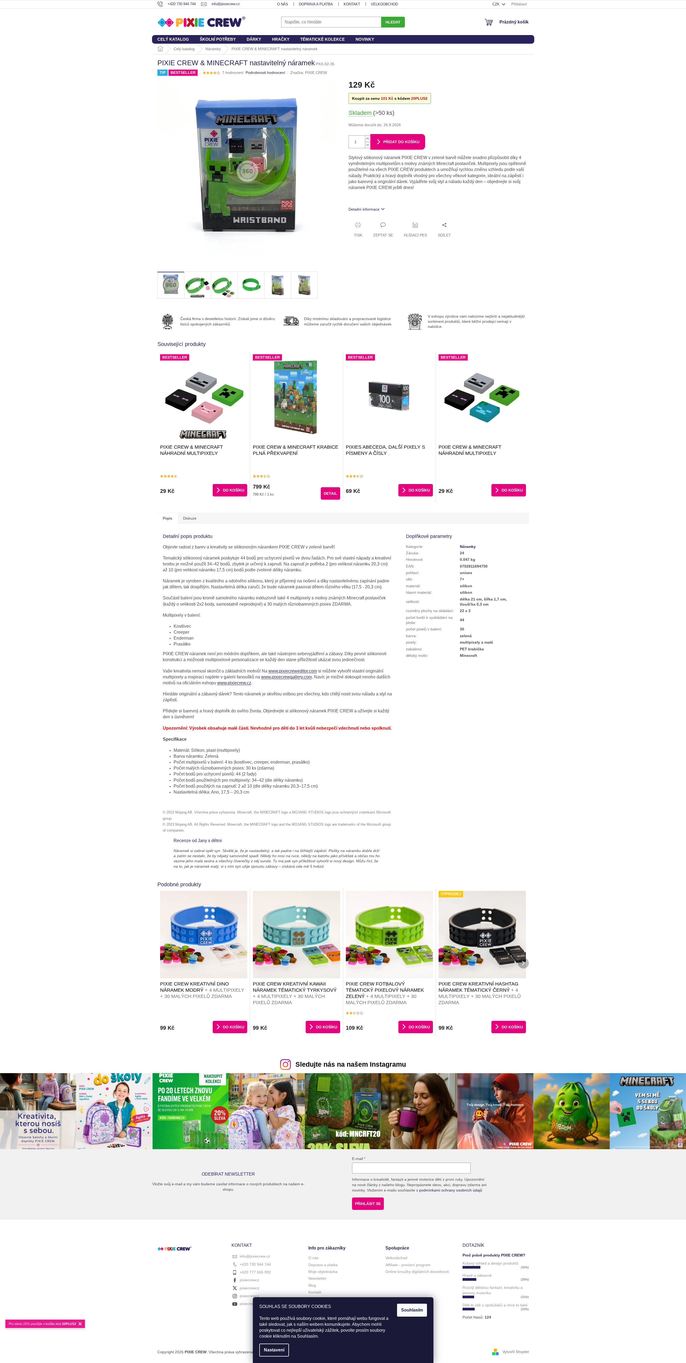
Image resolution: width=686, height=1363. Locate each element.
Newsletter (317, 1278)
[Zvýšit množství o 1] (367, 139)
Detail (330, 493)
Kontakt (352, 4)
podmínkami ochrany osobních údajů (450, 1190)
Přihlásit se (368, 1203)
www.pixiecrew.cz (234, 683)
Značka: (308, 72)
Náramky (468, 546)
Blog (312, 1285)
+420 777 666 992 (255, 1272)
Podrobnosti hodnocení (265, 72)
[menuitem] (173, 39)
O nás (282, 4)
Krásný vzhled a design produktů (490, 1263)
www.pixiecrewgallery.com (286, 677)
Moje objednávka (322, 1271)
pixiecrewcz (249, 1280)
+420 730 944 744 (255, 1264)
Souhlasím (412, 1310)
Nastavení (274, 1350)
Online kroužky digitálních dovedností (417, 1271)
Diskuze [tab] (190, 518)
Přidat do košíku (401, 142)
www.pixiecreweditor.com (292, 671)
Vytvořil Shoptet (515, 1352)
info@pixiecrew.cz (255, 1256)
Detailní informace (364, 209)
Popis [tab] (167, 518)
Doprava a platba (316, 4)
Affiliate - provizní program (407, 1265)
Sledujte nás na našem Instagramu (350, 1064)
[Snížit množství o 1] (367, 145)
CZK (496, 4)
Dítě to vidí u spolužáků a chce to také (495, 1305)
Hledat (393, 22)
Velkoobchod (384, 4)
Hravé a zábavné (477, 1275)
